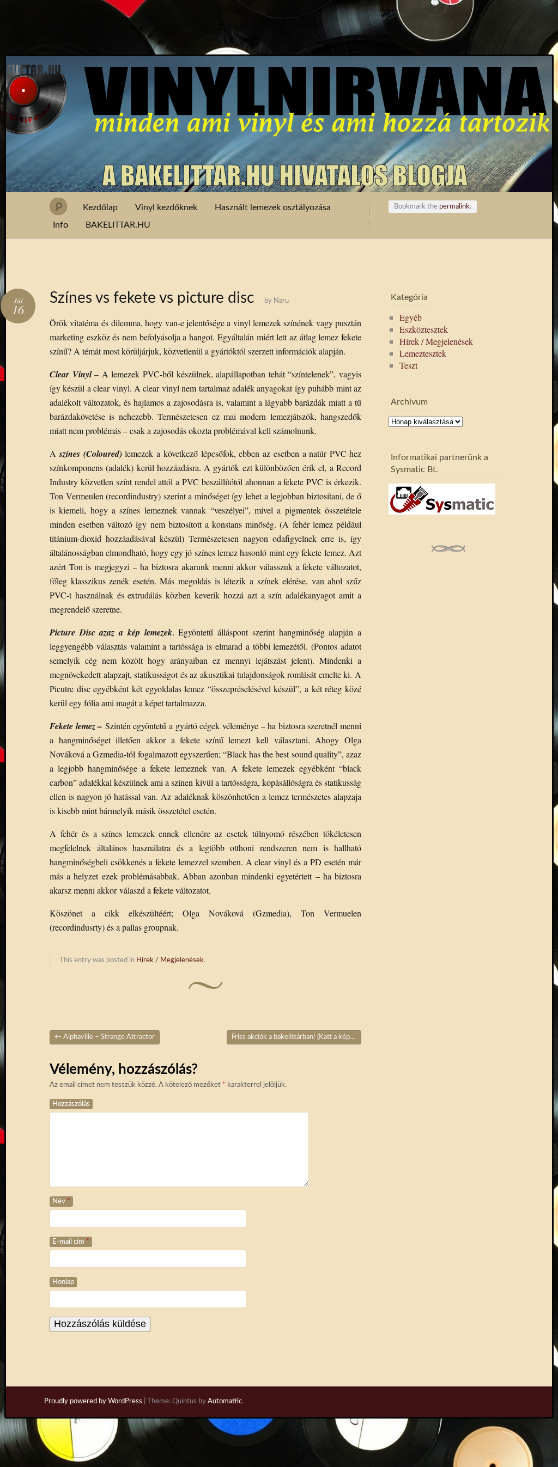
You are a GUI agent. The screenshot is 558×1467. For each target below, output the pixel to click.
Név (61, 1201)
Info (60, 225)
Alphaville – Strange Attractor (104, 1037)
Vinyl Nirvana (279, 75)
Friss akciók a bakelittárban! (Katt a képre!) (296, 1037)
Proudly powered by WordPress (93, 1401)
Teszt (408, 365)
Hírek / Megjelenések (170, 960)
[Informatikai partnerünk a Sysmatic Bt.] (442, 511)
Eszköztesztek (423, 329)
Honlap (63, 1282)
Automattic (225, 1401)
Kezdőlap (100, 207)
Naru (281, 300)
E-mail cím (70, 1241)
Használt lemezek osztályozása (273, 207)
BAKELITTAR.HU (118, 225)
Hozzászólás (71, 1104)
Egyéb (410, 317)
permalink (454, 206)
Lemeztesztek (422, 353)
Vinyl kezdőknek (166, 207)
